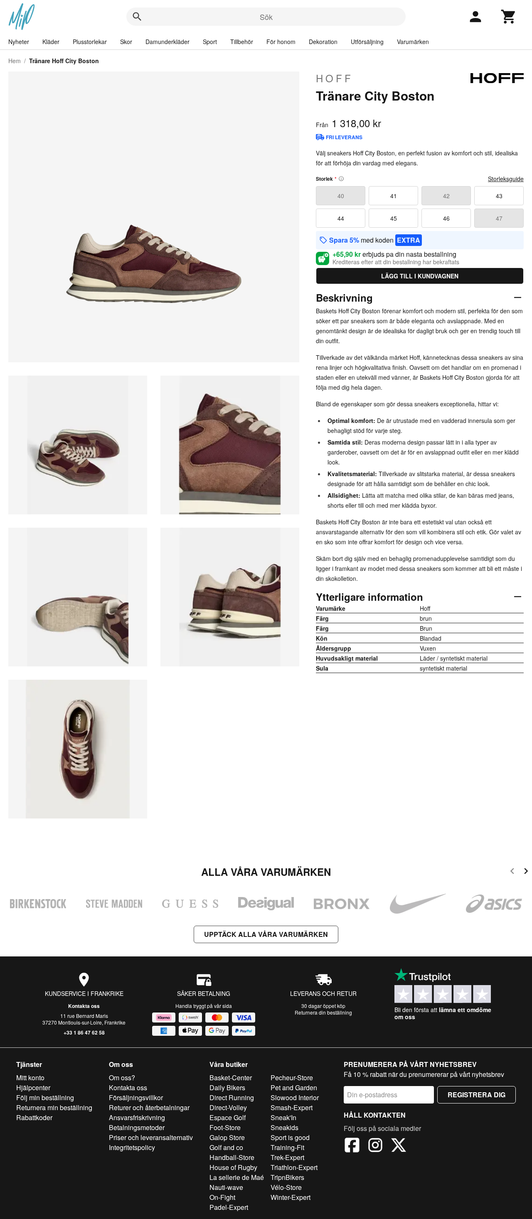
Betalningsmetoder (137, 1127)
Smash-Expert (292, 1107)
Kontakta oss (84, 1006)
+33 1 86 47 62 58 (84, 1032)
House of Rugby (233, 1167)
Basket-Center (230, 1077)
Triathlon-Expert (294, 1167)
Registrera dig (476, 1094)
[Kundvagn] (508, 16)
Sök (266, 16)
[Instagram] (375, 1146)
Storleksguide (506, 178)
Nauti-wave (226, 1187)
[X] (398, 1146)
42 (446, 196)
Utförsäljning (367, 41)
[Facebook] (352, 1146)
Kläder (50, 41)
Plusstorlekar (90, 41)
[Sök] (137, 16)
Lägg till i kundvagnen (419, 276)
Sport (210, 41)
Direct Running (231, 1097)
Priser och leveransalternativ (151, 1137)
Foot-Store (225, 1127)
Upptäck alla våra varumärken (266, 934)
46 (446, 218)
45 (393, 218)
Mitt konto (30, 1077)
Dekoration (323, 41)
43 (499, 196)
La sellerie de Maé (236, 1177)
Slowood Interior (295, 1097)
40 (340, 196)
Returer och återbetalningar (149, 1107)
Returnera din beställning (323, 1012)
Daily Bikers (227, 1087)
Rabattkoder (34, 1117)
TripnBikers (287, 1177)
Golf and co (226, 1147)
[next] (526, 872)
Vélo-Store (286, 1187)
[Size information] (341, 179)
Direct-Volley (228, 1107)
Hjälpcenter (33, 1087)
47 (499, 218)
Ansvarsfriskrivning (137, 1117)
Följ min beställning (45, 1097)
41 (393, 196)
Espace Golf (227, 1117)
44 (340, 218)
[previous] (512, 872)
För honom (281, 41)
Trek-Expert (287, 1157)
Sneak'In (283, 1117)
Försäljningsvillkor (136, 1097)
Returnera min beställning (54, 1107)
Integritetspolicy (132, 1147)
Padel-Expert (228, 1207)
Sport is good (290, 1137)
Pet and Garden (294, 1087)
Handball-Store (231, 1157)
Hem (14, 61)
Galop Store (227, 1137)
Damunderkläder (167, 41)
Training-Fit (287, 1147)
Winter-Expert (290, 1197)
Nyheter (18, 41)
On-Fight (222, 1197)
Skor (126, 41)
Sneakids (284, 1127)
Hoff (334, 78)
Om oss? (122, 1077)
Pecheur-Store (292, 1077)
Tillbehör (241, 41)
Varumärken (413, 41)
